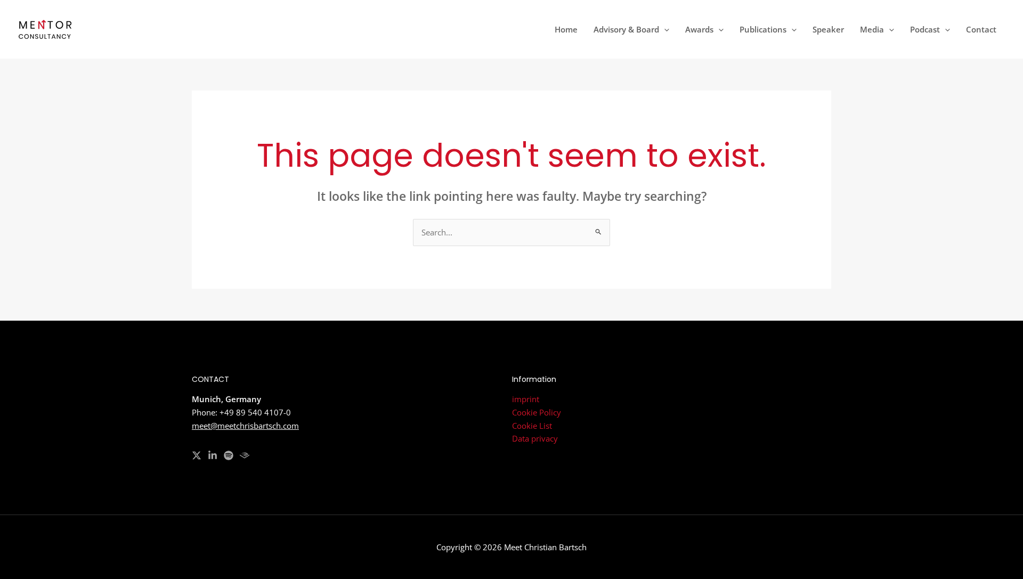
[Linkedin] (212, 455)
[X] (196, 455)
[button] (664, 29)
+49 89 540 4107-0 (255, 412)
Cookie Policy (536, 412)
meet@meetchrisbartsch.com (245, 425)
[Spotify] (228, 455)
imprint (525, 399)
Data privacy (535, 438)
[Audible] (244, 455)
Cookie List (532, 425)
